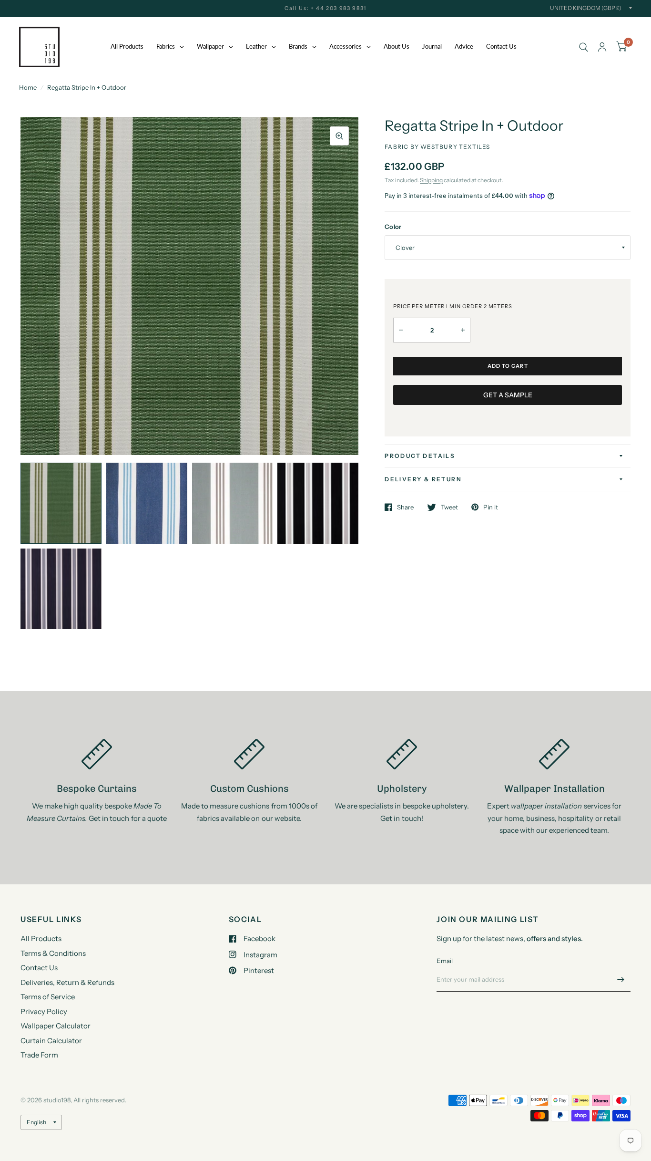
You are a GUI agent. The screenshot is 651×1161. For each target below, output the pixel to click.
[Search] (583, 47)
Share (405, 507)
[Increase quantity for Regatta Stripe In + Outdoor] (463, 330)
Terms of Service (47, 996)
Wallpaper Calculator (55, 1025)
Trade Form (39, 1054)
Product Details (420, 455)
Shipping (431, 180)
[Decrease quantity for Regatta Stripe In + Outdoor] (401, 330)
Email (445, 960)
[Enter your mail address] (621, 979)
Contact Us (39, 967)
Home (28, 87)
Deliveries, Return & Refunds (67, 982)
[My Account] (602, 47)
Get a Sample (507, 395)
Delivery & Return (423, 479)
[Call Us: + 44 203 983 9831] (325, 8)
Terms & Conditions (53, 953)
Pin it (490, 507)
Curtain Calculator (51, 1040)
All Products (40, 938)
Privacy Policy (43, 1011)
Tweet (449, 507)
